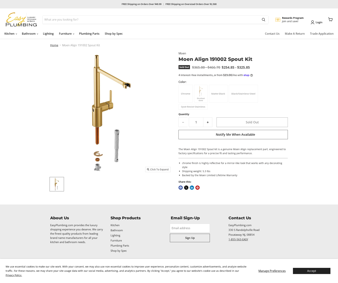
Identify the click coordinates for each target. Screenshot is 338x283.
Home (54, 45)
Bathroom (29, 34)
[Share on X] (186, 187)
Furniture (65, 34)
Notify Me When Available (235, 134)
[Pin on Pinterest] (197, 187)
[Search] (263, 20)
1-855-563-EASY (238, 239)
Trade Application (322, 34)
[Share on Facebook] (181, 187)
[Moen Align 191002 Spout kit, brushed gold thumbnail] (57, 184)
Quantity (184, 114)
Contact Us (272, 34)
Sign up (190, 238)
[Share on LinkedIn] (192, 187)
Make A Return (295, 34)
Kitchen (9, 34)
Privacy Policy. (14, 275)
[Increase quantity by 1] (207, 122)
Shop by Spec (114, 34)
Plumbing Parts (89, 34)
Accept (311, 271)
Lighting (48, 34)
